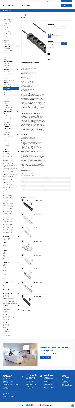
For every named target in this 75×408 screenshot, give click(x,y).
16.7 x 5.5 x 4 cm (6, 197)
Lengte (5, 250)
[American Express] (27, 405)
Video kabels (7, 15)
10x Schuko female (7, 160)
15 (3, 260)
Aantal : (49, 59)
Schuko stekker (6, 291)
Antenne (6, 141)
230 (4, 307)
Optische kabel (7, 38)
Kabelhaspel (7, 90)
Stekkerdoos (7, 88)
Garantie (5, 387)
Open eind (5, 154)
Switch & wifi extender (9, 80)
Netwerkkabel (7, 71)
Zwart (4, 243)
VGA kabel (6, 29)
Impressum (6, 393)
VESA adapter (7, 122)
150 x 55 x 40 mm (7, 195)
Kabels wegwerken (8, 136)
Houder (6, 103)
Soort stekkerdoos (8, 293)
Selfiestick (6, 105)
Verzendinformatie (8, 381)
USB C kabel (7, 63)
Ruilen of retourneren (8, 383)
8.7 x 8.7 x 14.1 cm (7, 234)
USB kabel (6, 65)
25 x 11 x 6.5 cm (6, 210)
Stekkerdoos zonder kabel (9, 303)
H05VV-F (5, 238)
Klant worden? (67, 1)
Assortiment (7, 10)
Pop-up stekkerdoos (8, 298)
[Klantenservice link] (22, 376)
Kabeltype (6, 236)
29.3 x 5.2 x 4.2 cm (7, 219)
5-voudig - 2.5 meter (8, 317)
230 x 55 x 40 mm (7, 206)
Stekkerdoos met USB (8, 301)
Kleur (4, 242)
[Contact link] (58, 376)
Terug (23, 14)
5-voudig (5, 322)
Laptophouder (7, 57)
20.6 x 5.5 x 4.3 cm (7, 202)
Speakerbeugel (8, 118)
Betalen (5, 380)
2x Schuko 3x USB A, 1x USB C (10, 168)
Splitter (6, 75)
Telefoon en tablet (9, 94)
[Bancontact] (38, 405)
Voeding (5, 333)
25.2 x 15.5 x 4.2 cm (7, 213)
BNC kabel (6, 27)
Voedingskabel (7, 48)
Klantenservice (57, 1)
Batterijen (6, 143)
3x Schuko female (7, 169)
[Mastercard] (32, 405)
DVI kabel (6, 23)
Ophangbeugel (8, 111)
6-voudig (5, 296)
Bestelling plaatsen (8, 378)
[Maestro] (29, 405)
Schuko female (6, 187)
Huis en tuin (7, 128)
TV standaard (7, 124)
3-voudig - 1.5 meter (7, 316)
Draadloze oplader (8, 107)
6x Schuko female (7, 181)
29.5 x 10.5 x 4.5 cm (7, 221)
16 (3, 287)
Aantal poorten (7, 189)
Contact (5, 392)
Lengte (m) (6, 262)
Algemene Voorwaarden (9, 396)
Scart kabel (7, 25)
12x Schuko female (7, 163)
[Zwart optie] (49, 54)
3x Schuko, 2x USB (7, 171)
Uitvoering (6, 309)
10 (3, 258)
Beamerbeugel (8, 120)
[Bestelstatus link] (40, 376)
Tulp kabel (6, 40)
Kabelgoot (6, 145)
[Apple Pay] (25, 405)
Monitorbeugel (7, 115)
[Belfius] (43, 405)
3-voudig (5, 295)
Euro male (5, 153)
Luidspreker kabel (8, 44)
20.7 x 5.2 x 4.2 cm (7, 203)
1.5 (3, 252)
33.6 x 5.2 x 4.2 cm (7, 227)
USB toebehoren (8, 61)
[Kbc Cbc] (48, 405)
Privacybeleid (6, 395)
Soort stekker (7, 289)
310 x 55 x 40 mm (7, 226)
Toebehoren (7, 52)
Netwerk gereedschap (9, 73)
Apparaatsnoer (7, 84)
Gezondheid (7, 132)
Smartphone (7, 96)
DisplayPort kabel (8, 19)
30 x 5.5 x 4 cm (6, 222)
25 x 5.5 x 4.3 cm (6, 211)
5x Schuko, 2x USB (7, 177)
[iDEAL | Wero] (23, 405)
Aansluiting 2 (6, 158)
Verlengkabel (7, 86)
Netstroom (5, 335)
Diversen (6, 67)
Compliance (6, 388)
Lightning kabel (7, 101)
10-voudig (5, 327)
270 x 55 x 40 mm (7, 216)
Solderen (6, 126)
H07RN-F (5, 239)
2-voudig (5, 314)
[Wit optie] (52, 54)
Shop (27, 15)
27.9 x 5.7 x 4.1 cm (7, 214)
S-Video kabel (7, 31)
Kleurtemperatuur (8, 247)
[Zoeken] (58, 5)
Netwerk (6, 69)
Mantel (5, 273)
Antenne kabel (7, 21)
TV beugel (6, 113)
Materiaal (5, 277)
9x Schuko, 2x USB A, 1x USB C (10, 185)
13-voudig (5, 313)
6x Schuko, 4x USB (7, 182)
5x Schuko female (7, 176)
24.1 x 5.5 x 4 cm (6, 208)
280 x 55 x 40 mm (7, 218)
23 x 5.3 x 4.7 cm (6, 205)
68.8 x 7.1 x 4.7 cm (7, 232)
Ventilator (6, 130)
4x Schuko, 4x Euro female (9, 174)
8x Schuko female (7, 184)
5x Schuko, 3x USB (7, 179)
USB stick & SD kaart (9, 50)
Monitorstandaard (8, 55)
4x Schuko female (7, 173)
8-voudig (5, 325)
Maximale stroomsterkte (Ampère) (9, 281)
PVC (4, 274)
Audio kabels (7, 33)
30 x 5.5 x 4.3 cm (7, 224)
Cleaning (6, 59)
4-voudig (5, 321)
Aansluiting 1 (6, 151)
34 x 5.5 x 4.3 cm (7, 229)
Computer (7, 46)
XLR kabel (6, 42)
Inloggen (47, 1)
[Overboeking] (35, 405)
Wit (4, 245)
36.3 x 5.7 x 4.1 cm (7, 230)
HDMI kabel (7, 17)
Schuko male (6, 156)
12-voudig (5, 311)
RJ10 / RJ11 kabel (8, 109)
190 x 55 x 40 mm (7, 198)
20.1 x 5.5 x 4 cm (6, 200)
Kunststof (5, 278)
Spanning (5, 305)
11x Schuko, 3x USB (7, 162)
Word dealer (46, 357)
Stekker (6, 78)
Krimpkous (6, 138)
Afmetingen (6, 194)
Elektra (6, 82)
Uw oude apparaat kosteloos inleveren (10, 385)
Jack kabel (6, 36)
